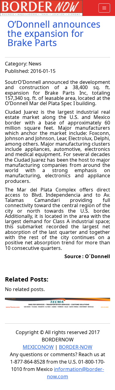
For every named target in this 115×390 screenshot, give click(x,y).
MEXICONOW (38, 347)
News (35, 63)
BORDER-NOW (75, 347)
